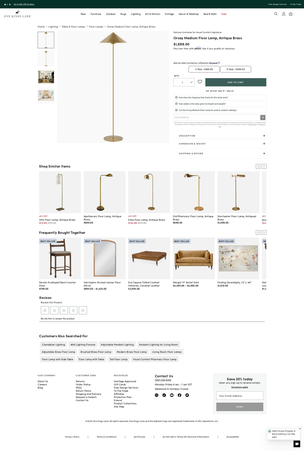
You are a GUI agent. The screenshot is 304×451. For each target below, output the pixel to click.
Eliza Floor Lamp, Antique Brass (146, 219)
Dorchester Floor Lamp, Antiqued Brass (237, 217)
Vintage (169, 14)
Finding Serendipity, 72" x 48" (234, 282)
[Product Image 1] (46, 58)
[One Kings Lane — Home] (17, 13)
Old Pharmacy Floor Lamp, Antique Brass (193, 217)
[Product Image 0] (46, 40)
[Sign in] (283, 14)
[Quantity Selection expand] (192, 82)
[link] (220, 136)
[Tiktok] (164, 395)
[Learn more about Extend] (219, 63)
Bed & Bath (210, 14)
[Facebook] (180, 395)
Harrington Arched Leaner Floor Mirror (102, 283)
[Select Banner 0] (5, 4)
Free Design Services (278, 4)
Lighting (135, 14)
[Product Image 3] (46, 95)
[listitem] (53, 344)
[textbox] (184, 82)
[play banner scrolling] (10, 4)
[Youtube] (172, 395)
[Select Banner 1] (7, 4)
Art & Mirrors (152, 14)
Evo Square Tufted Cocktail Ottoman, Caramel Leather (144, 283)
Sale (223, 14)
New (83, 14)
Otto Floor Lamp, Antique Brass (57, 219)
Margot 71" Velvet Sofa (186, 282)
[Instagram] (157, 395)
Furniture (96, 14)
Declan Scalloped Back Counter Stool (57, 283)
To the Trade (295, 4)
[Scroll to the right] (264, 166)
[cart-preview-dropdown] (290, 14)
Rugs (123, 14)
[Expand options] (264, 136)
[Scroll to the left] (258, 166)
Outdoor (111, 14)
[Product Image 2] (46, 77)
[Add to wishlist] (200, 82)
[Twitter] (187, 395)
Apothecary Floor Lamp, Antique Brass (102, 217)
